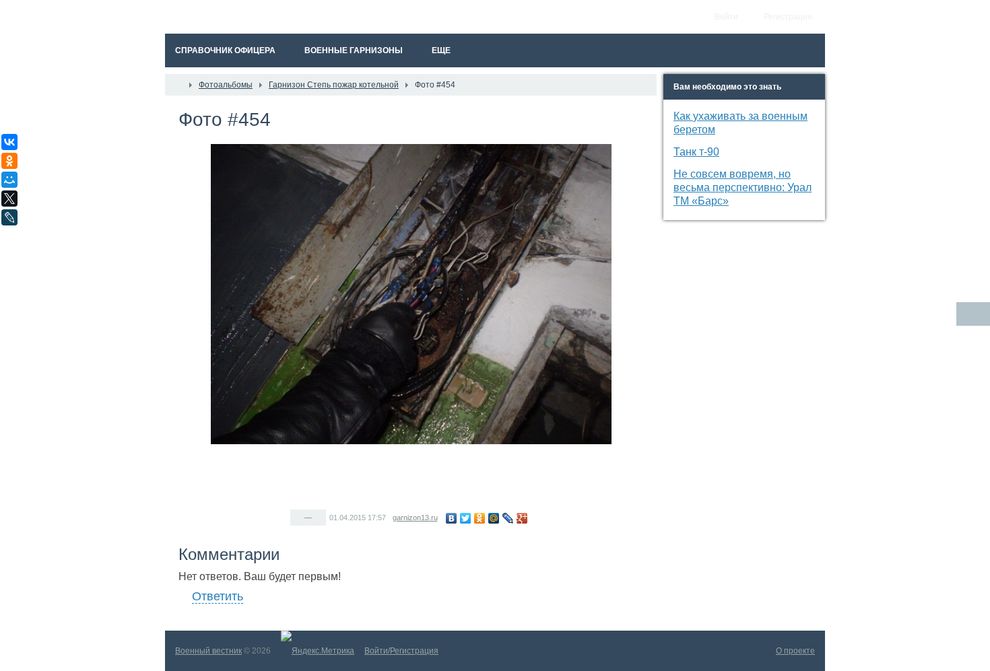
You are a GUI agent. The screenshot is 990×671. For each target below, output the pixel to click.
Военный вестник (208, 651)
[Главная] (177, 85)
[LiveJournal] (508, 518)
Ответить (217, 596)
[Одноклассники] (480, 518)
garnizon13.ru (415, 518)
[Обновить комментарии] (973, 314)
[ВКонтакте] (451, 518)
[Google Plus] (522, 518)
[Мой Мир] (494, 518)
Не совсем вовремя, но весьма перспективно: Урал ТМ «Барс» (742, 187)
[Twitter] (466, 518)
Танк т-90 (696, 151)
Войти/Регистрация (401, 651)
